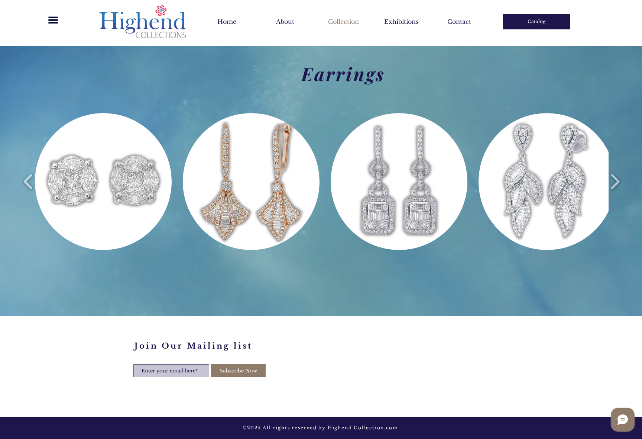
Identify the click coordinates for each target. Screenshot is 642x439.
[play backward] (28, 182)
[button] (53, 20)
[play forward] (615, 182)
